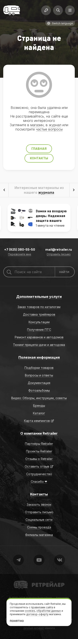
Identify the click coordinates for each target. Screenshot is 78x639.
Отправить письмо (59, 254)
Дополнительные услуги (39, 296)
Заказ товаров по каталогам (39, 307)
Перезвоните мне (19, 254)
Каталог (39, 413)
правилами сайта (42, 607)
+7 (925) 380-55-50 (19, 249)
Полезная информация (39, 357)
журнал (55, 125)
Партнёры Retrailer (39, 443)
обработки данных (48, 610)
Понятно (17, 621)
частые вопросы (49, 129)
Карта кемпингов (37, 421)
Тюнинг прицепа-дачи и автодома (39, 345)
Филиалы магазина (39, 535)
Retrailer (19, 580)
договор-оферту (37, 614)
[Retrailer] (11, 10)
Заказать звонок (39, 504)
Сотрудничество (39, 474)
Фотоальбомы (39, 390)
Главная (39, 148)
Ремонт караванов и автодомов (39, 337)
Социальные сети (39, 519)
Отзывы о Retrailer (39, 459)
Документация (39, 383)
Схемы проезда (39, 527)
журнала (46, 192)
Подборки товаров (39, 368)
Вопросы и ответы (39, 375)
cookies (30, 610)
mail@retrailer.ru (58, 249)
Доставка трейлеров (39, 314)
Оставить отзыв (37, 466)
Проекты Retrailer (39, 451)
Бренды (39, 405)
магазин (37, 125)
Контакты (39, 158)
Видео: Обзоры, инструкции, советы (39, 398)
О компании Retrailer (39, 433)
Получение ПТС (39, 329)
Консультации (39, 322)
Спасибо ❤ (39, 481)
